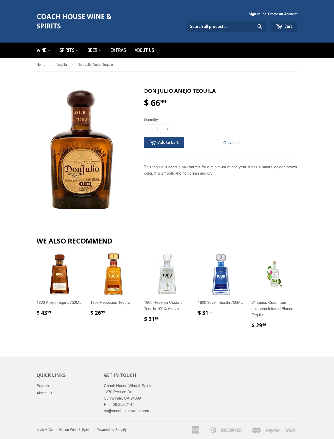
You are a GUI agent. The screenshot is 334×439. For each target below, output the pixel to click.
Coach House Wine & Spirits (74, 21)
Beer (92, 50)
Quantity (151, 119)
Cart (288, 26)
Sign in (254, 13)
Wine (42, 50)
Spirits (67, 50)
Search (43, 385)
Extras (118, 50)
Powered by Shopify (112, 429)
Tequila (61, 64)
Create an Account (282, 13)
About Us (144, 50)
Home (41, 64)
